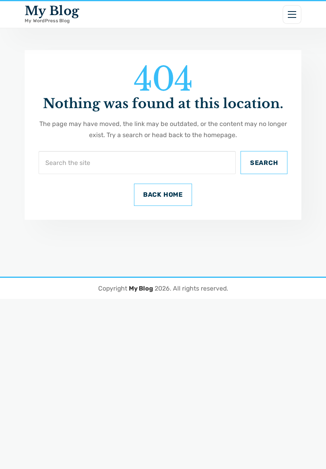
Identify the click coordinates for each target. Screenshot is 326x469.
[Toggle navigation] (292, 14)
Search (264, 163)
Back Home (163, 194)
